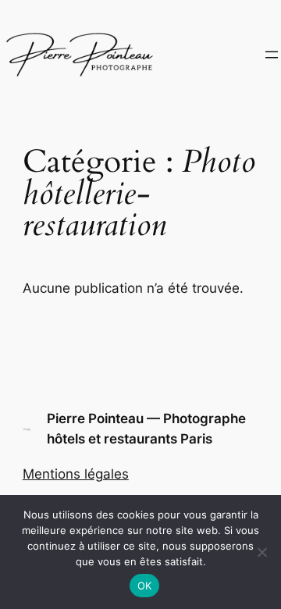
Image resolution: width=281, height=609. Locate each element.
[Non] (261, 552)
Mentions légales (76, 474)
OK (144, 585)
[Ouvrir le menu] (271, 54)
